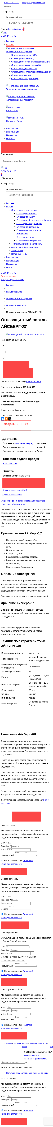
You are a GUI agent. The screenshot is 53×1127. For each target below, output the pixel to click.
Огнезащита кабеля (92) (22, 58)
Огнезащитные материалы (19, 51)
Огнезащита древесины (27, 227)
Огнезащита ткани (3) (21, 75)
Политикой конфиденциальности (17, 862)
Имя (4, 843)
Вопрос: (4, 909)
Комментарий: (7, 855)
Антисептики (12, 110)
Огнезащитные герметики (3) (24, 78)
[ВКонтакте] (2, 418)
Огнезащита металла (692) (24, 55)
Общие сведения (9, 501)
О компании (11, 135)
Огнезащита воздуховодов (29, 223)
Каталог (10, 44)
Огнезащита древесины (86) (24, 68)
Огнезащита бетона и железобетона (33, 220)
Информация (12, 132)
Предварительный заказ (24, 481)
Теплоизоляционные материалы (21, 89)
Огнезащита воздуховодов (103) (26, 65)
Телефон (6, 846)
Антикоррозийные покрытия (19, 100)
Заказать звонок (16, 146)
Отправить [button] (14, 982)
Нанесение (6, 504)
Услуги (45, 1043)
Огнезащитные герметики (28, 240)
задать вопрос (16, 424)
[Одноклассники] (6, 418)
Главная (10, 41)
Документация (19, 504)
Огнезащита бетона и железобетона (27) (30, 62)
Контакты (10, 138)
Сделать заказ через (12, 494)
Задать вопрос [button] (15, 925)
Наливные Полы (14, 121)
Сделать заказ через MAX (14, 490)
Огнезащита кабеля (25, 217)
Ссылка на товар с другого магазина (18, 957)
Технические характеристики (31, 501)
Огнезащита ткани (25, 237)
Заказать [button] (14, 871)
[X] (9, 418)
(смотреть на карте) (24, 443)
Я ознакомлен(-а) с (17, 862)
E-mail (4, 849)
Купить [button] (15, 364)
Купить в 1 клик (17, 371)
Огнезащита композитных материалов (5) (31, 72)
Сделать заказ (26, 815)
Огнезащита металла (26, 213)
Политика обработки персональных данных (27, 1073)
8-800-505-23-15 (33, 381)
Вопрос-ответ (12, 128)
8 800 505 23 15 (10, 463)
